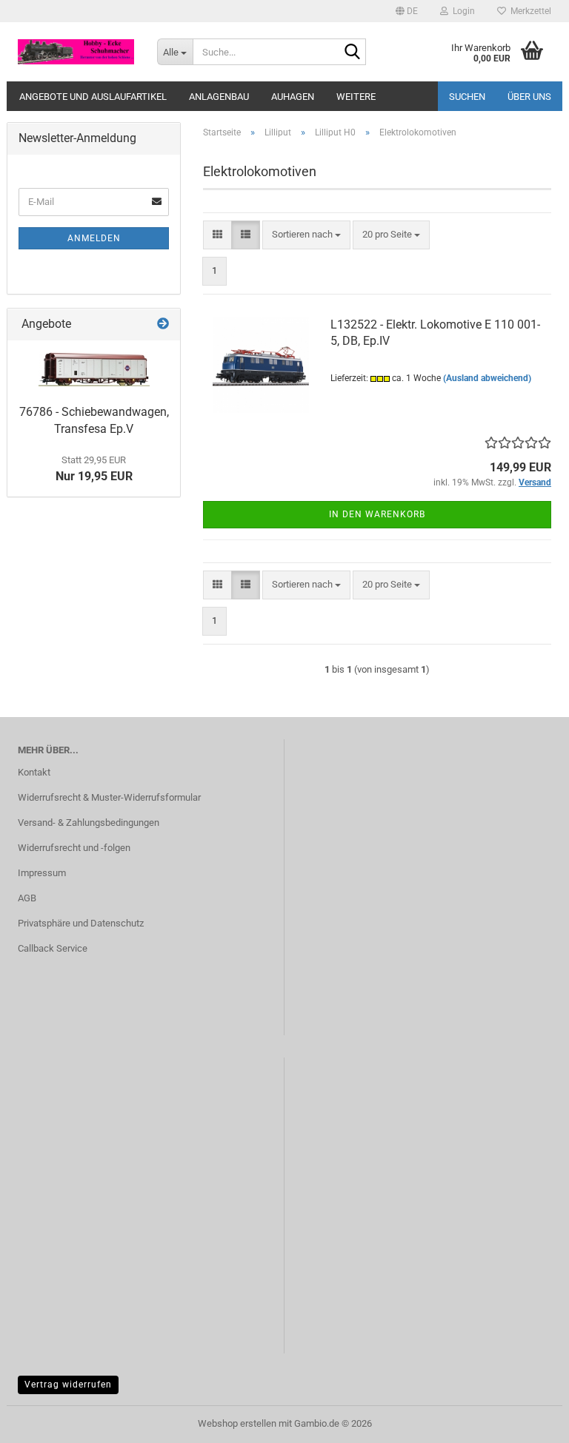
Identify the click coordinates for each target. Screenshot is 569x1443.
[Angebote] (163, 324)
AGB (27, 898)
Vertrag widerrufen (68, 1384)
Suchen (467, 96)
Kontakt (34, 772)
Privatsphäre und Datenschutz (81, 923)
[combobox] (306, 235)
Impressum (42, 872)
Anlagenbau (219, 96)
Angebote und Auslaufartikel (93, 96)
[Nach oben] (528, 1420)
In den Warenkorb (377, 514)
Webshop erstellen (237, 1423)
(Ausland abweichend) (487, 378)
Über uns (529, 96)
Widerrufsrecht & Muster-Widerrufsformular (109, 797)
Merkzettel (528, 11)
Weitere (356, 96)
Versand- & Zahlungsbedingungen (88, 822)
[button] (407, 11)
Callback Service (52, 948)
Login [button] (461, 11)
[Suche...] (352, 52)
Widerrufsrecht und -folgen (74, 847)
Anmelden (94, 238)
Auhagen (292, 96)
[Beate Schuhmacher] (76, 51)
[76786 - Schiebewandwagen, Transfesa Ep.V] (94, 369)
